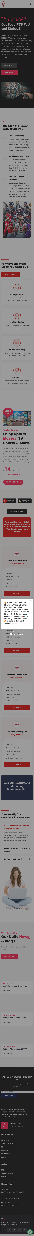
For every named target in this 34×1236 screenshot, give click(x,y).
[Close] (31, 601)
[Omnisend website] (17, 633)
